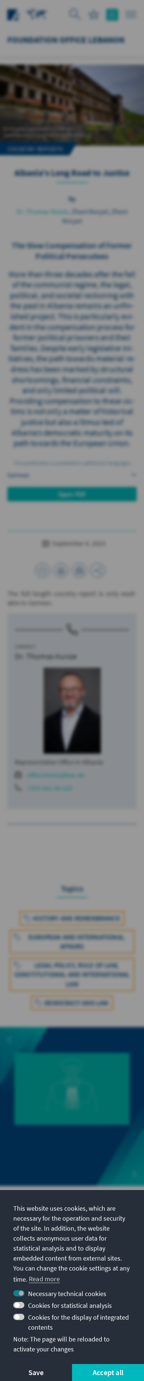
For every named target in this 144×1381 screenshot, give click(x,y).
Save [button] (36, 1372)
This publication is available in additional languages (72, 463)
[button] (9, 1040)
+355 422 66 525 (49, 788)
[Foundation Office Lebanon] (37, 14)
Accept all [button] (108, 1372)
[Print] (61, 570)
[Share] (97, 570)
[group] (72, 1097)
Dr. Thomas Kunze (42, 211)
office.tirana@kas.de (56, 775)
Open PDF (72, 494)
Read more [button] (44, 1279)
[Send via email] (79, 570)
